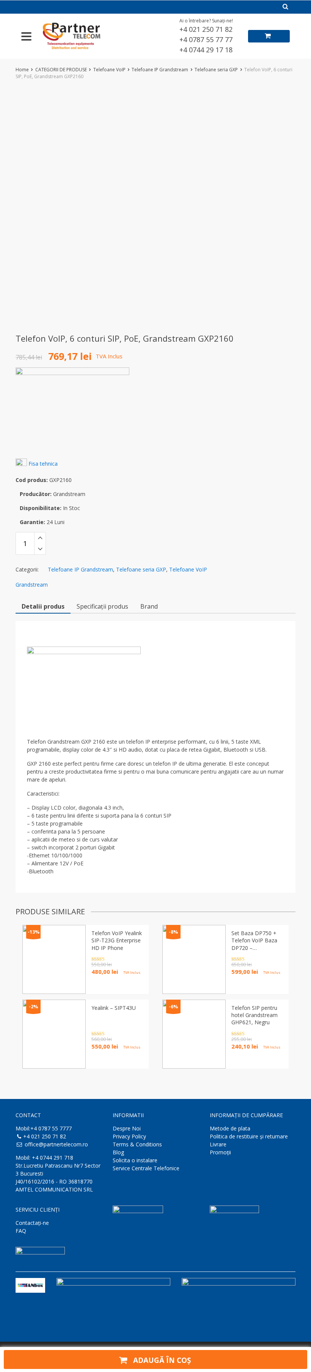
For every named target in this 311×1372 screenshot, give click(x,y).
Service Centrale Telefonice (146, 1168)
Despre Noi (127, 1128)
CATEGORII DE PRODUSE (61, 69)
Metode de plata (230, 1128)
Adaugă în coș (161, 1360)
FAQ (21, 1230)
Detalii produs (43, 606)
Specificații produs (102, 606)
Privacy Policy (129, 1136)
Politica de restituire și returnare (249, 1136)
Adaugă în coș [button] (110, 1060)
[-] (40, 549)
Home (22, 69)
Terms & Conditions (137, 1144)
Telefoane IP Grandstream (160, 69)
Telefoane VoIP (109, 69)
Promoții (220, 1152)
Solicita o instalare (135, 1160)
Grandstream (32, 584)
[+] (40, 537)
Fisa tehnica (43, 463)
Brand (149, 606)
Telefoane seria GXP (216, 69)
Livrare (218, 1144)
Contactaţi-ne (32, 1222)
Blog (118, 1152)
